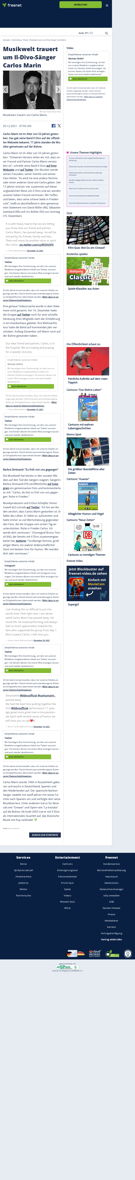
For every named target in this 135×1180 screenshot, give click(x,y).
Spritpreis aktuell (23, 870)
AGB (111, 901)
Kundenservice (111, 864)
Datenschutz (112, 882)
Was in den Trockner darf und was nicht (83, 188)
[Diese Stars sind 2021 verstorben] (32, 90)
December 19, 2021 (35, 250)
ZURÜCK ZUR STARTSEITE (45, 834)
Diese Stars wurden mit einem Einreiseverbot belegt (88, 166)
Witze (67, 908)
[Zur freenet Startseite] (10, 4)
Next (58, 89)
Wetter (23, 889)
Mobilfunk (80, 4)
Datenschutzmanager (111, 889)
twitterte (21, 540)
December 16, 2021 (35, 409)
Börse (23, 864)
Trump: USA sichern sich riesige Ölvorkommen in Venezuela (87, 159)
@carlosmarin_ (47, 695)
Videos (67, 895)
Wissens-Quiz (67, 901)
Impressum (111, 876)
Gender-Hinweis (111, 908)
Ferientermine (23, 876)
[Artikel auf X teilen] (59, 125)
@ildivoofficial (28, 695)
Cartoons (67, 864)
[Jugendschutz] (67, 967)
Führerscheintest (67, 876)
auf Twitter (26, 169)
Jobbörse (23, 882)
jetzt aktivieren (16, 280)
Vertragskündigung (111, 933)
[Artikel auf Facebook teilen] (54, 125)
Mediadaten (111, 920)
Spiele (67, 889)
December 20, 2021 (42, 640)
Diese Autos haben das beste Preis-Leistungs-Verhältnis (85, 174)
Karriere (111, 927)
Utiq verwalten (111, 895)
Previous (5, 89)
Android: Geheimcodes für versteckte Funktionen (87, 203)
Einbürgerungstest (67, 870)
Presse (111, 914)
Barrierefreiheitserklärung (111, 870)
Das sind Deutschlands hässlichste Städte (84, 196)
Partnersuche (23, 895)
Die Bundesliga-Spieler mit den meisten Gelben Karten (86, 181)
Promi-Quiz (67, 882)
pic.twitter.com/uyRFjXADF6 (37, 244)
